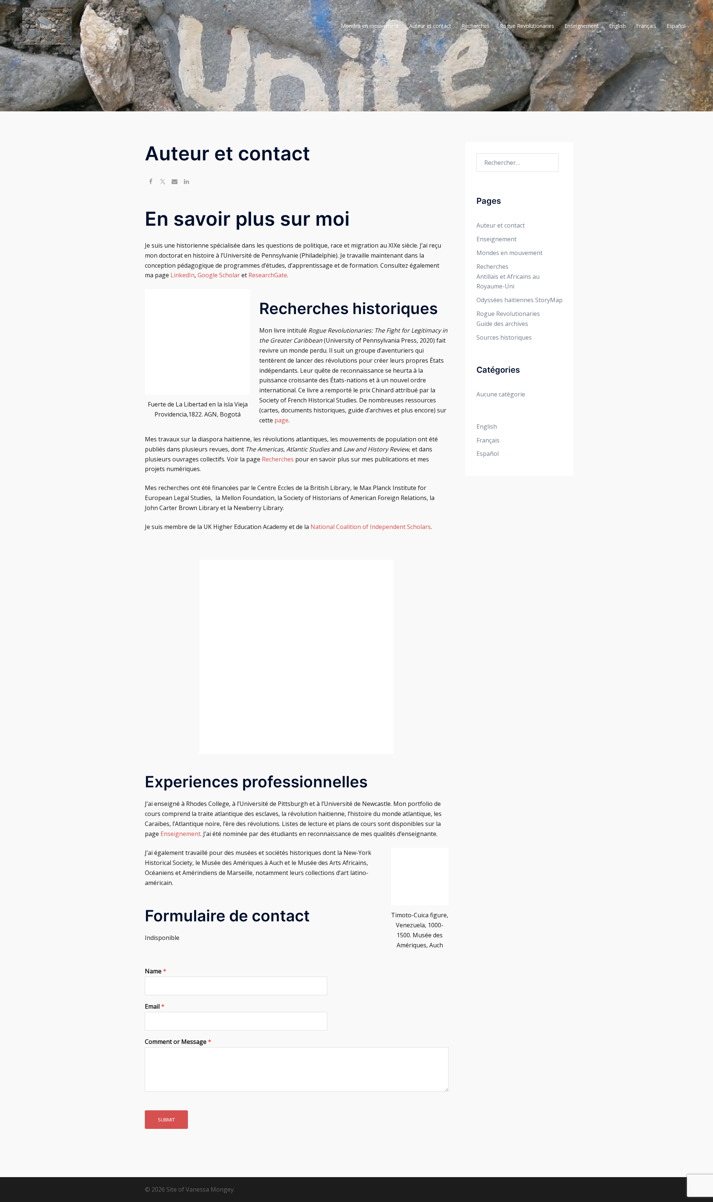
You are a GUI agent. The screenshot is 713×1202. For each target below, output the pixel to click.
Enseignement (581, 25)
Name (155, 971)
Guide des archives (502, 324)
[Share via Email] (174, 182)
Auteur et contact (430, 25)
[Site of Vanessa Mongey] (47, 25)
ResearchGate (267, 275)
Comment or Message (178, 1042)
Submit (166, 1119)
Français (646, 25)
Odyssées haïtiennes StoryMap (519, 300)
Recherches (475, 25)
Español (676, 25)
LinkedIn (182, 275)
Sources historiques (504, 337)
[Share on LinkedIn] (186, 182)
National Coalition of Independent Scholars (370, 527)
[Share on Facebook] (151, 182)
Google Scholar (219, 275)
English (617, 25)
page (281, 420)
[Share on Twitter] (163, 182)
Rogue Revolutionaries (527, 25)
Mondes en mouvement (370, 25)
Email (155, 1006)
